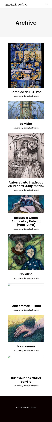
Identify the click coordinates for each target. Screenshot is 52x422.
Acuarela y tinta (21, 96)
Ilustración (34, 96)
